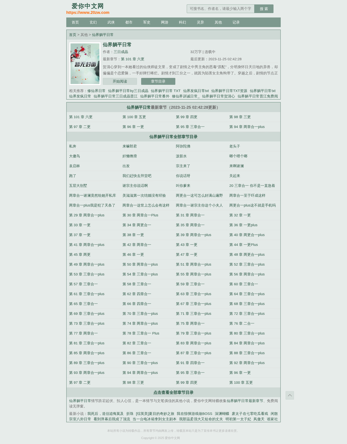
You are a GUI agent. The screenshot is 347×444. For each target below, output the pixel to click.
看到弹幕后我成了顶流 (112, 419)
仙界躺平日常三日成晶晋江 (116, 96)
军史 (146, 22)
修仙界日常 (96, 91)
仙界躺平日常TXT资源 (229, 91)
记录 (236, 22)
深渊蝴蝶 (222, 414)
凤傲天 (258, 419)
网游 (164, 22)
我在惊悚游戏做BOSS (194, 414)
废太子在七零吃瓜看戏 (250, 414)
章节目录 (158, 81)
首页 (75, 22)
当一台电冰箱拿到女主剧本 (155, 419)
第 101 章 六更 (132, 59)
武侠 (111, 22)
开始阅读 (120, 81)
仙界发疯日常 (80, 96)
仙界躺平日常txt (263, 91)
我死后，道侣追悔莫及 (105, 414)
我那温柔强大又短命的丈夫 (201, 419)
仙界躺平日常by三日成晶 (128, 91)
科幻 (182, 22)
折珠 (130, 414)
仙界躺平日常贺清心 (218, 96)
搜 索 (264, 9)
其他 (218, 22)
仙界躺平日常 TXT (166, 91)
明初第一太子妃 (238, 419)
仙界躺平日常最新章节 (245, 401)
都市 (129, 22)
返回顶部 (290, 395)
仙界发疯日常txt (196, 91)
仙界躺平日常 (103, 35)
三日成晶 (121, 52)
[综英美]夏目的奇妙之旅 (155, 414)
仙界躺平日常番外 (154, 96)
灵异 (200, 22)
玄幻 (93, 22)
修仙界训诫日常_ (186, 96)
